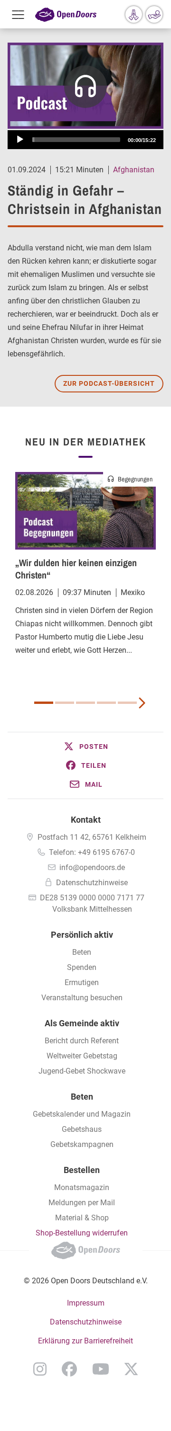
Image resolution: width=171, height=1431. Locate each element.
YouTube (101, 1369)
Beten (81, 952)
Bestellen (82, 1170)
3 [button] (85, 703)
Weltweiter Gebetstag (82, 1055)
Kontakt (86, 820)
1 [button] (43, 703)
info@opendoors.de (92, 867)
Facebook (69, 1369)
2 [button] (64, 703)
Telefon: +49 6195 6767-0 (92, 852)
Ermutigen (82, 982)
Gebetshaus (82, 1129)
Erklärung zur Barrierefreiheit (85, 1340)
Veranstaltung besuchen (82, 997)
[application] (85, 139)
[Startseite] (65, 14)
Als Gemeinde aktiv (82, 1023)
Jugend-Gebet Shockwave (81, 1071)
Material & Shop (82, 1217)
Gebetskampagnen (82, 1144)
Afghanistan (133, 169)
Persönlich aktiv (82, 935)
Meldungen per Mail (81, 1202)
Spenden (81, 967)
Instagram (40, 1369)
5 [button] (127, 703)
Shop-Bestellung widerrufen (82, 1232)
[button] (85, 746)
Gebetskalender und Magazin (82, 1114)
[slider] (76, 139)
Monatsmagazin (81, 1187)
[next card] (141, 702)
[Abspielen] (20, 139)
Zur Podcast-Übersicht (109, 383)
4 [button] (106, 703)
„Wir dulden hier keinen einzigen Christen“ (76, 568)
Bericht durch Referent (82, 1040)
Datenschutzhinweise (92, 882)
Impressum (85, 1302)
